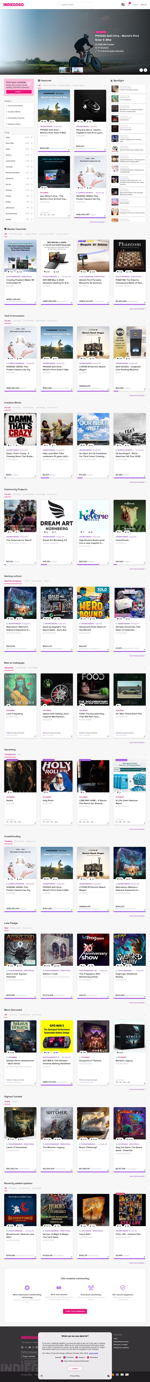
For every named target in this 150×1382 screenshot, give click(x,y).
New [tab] (19, 754)
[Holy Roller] (57, 776)
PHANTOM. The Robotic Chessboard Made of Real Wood (129, 283)
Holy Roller (48, 800)
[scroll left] (141, 70)
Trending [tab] (8, 841)
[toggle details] (70, 151)
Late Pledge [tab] (40, 321)
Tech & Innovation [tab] (50, 85)
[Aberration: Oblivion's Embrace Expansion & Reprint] (20, 603)
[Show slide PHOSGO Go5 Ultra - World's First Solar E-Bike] (77, 70)
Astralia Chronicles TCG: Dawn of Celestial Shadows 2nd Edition (128, 629)
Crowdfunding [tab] (28, 321)
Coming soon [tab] (10, 754)
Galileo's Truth (50, 973)
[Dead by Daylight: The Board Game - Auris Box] (57, 603)
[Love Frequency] (20, 689)
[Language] (123, 4)
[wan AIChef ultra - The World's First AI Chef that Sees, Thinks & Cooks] (54, 172)
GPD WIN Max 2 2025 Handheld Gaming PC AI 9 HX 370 (55, 283)
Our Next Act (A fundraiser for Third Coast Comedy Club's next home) (93, 456)
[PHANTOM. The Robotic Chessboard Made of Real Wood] (130, 256)
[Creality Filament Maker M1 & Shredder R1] (20, 256)
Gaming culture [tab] (62, 234)
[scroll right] (145, 70)
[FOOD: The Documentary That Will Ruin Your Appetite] (93, 689)
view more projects (97, 222)
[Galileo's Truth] (57, 950)
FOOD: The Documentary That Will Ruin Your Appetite (91, 716)
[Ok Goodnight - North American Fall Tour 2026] (130, 429)
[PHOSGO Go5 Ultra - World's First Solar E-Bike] (54, 106)
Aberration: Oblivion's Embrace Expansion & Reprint (17, 629)
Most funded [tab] (19, 841)
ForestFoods (122, 540)
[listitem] (19, 137)
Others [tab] (46, 581)
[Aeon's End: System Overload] (20, 950)
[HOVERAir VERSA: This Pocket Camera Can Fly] (90, 172)
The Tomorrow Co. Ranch (19, 540)
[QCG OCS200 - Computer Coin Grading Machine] (130, 342)
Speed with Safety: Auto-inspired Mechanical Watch (56, 716)
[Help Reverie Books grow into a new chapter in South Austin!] (93, 516)
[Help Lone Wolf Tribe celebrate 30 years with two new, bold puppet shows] (57, 429)
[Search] (61, 4)
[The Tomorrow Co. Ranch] (20, 516)
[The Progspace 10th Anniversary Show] (93, 950)
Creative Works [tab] (65, 85)
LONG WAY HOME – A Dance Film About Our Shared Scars (93, 803)
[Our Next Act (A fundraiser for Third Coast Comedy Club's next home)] (93, 429)
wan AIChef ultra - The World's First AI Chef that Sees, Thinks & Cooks (53, 199)
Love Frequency (14, 713)
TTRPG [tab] (26, 581)
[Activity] (129, 4)
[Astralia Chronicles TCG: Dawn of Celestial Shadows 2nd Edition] (130, 603)
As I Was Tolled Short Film (129, 713)
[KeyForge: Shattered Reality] (130, 950)
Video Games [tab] (36, 581)
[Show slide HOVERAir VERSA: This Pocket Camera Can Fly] (64, 70)
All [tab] (39, 85)
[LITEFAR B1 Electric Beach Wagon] (93, 342)
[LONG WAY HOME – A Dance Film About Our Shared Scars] (93, 776)
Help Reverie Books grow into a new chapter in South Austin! (92, 543)
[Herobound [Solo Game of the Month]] (93, 603)
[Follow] (8, 705)
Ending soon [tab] (52, 321)
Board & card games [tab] (13, 581)
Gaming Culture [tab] (78, 85)
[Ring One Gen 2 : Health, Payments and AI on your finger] (90, 106)
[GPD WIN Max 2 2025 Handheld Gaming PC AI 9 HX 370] (57, 256)
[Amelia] (20, 776)
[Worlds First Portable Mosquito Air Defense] (93, 256)
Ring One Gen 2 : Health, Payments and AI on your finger (89, 132)
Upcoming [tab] (17, 321)
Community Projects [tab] (46, 234)
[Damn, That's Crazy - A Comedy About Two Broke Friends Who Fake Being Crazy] (20, 429)
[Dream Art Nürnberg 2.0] (57, 516)
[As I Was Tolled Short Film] (130, 689)
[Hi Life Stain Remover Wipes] (130, 776)
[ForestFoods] (130, 516)
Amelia (9, 800)
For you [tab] (8, 321)
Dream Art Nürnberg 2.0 (55, 540)
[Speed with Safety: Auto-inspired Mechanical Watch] (57, 689)
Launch (18, 92)
